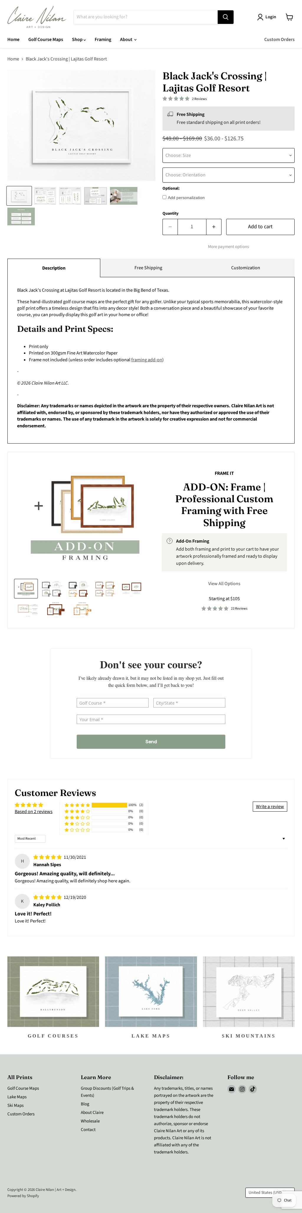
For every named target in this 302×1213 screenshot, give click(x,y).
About (126, 39)
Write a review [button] (270, 806)
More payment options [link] (228, 246)
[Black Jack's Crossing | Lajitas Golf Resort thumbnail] (19, 195)
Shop (77, 39)
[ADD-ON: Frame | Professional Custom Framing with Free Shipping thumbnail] (25, 588)
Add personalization (186, 197)
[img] (48, 857)
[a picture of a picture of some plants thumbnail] (28, 609)
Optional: (171, 188)
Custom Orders (279, 39)
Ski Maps (15, 1105)
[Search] (226, 17)
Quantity (170, 213)
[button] (77, 805)
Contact (88, 1130)
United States (267, 1193)
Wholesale (90, 1121)
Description (53, 268)
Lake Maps (17, 1097)
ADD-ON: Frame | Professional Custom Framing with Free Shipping (224, 505)
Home (13, 39)
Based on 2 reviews (33, 811)
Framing (103, 39)
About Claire (92, 1112)
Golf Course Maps (45, 39)
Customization (245, 268)
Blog (85, 1104)
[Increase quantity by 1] (213, 227)
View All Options (224, 583)
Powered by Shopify (23, 1196)
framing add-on (146, 360)
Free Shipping (148, 268)
